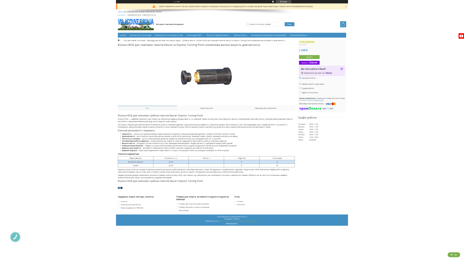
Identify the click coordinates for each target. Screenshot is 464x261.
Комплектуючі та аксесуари (140, 35)
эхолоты (124, 201)
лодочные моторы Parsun (131, 204)
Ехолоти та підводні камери (217, 35)
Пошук (289, 24)
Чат (455, 255)
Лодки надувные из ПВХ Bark (132, 208)
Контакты (241, 204)
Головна (123, 35)
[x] (121, 188)
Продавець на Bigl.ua (232, 219)
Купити (309, 57)
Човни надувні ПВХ (194, 35)
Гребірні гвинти (188, 40)
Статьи (240, 201)
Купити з (305, 62)
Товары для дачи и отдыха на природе (194, 207)
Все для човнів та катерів (134, 40)
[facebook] (119, 188)
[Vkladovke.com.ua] (136, 24)
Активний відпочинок (298, 35)
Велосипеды (184, 210)
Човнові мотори (239, 35)
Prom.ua (244, 217)
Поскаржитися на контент (228, 221)
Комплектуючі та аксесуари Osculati (169, 35)
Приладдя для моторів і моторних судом (163, 40)
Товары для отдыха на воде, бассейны (194, 204)
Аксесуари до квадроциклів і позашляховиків (268, 35)
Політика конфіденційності (249, 221)
